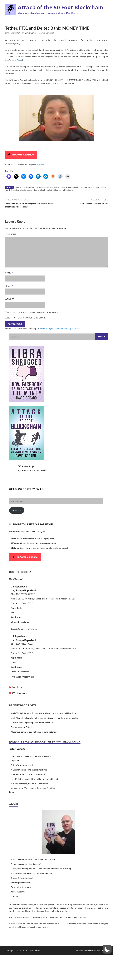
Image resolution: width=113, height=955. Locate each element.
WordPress (91, 950)
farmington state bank (69, 187)
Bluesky (14, 878)
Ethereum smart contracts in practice (28, 774)
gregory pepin (89, 187)
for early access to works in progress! (32, 538)
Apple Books (16, 608)
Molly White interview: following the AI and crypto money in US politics (43, 713)
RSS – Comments (19, 693)
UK (19, 598)
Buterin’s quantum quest (22, 765)
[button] (107, 949)
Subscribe (16, 510)
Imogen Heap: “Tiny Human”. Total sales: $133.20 (33, 788)
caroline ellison (28, 187)
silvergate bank (39, 190)
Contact (14, 896)
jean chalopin (101, 187)
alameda (18, 187)
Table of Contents (17, 749)
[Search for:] (58, 336)
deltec (56, 187)
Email (9, 286)
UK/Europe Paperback (24, 590)
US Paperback (19, 586)
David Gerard (30, 33)
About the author (18, 891)
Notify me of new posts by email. (26, 318)
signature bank (26, 190)
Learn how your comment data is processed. (60, 328)
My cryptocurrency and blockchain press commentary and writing (41, 868)
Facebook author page (21, 887)
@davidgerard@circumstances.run (36, 873)
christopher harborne (44, 187)
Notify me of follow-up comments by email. (33, 312)
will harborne (68, 190)
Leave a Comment (46, 33)
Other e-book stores (20, 622)
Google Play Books (19, 603)
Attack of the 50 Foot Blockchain (60, 7)
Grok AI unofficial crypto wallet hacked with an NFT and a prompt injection (45, 718)
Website (9, 299)
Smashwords (16, 617)
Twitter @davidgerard (20, 882)
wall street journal (54, 190)
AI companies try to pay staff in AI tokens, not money (34, 732)
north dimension (12, 190)
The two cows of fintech (21, 727)
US (22, 598)
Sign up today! (43, 164)
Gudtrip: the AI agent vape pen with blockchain (32, 722)
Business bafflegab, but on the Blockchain (29, 783)
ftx (81, 187)
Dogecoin (15, 760)
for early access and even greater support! (35, 543)
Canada (37, 598)
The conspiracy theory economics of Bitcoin (31, 756)
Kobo (13, 612)
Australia (29, 598)
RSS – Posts (16, 687)
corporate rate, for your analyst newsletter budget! (40, 548)
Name (9, 273)
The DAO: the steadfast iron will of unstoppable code (35, 779)
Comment (11, 234)
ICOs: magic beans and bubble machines (29, 769)
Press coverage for (33, 859)
